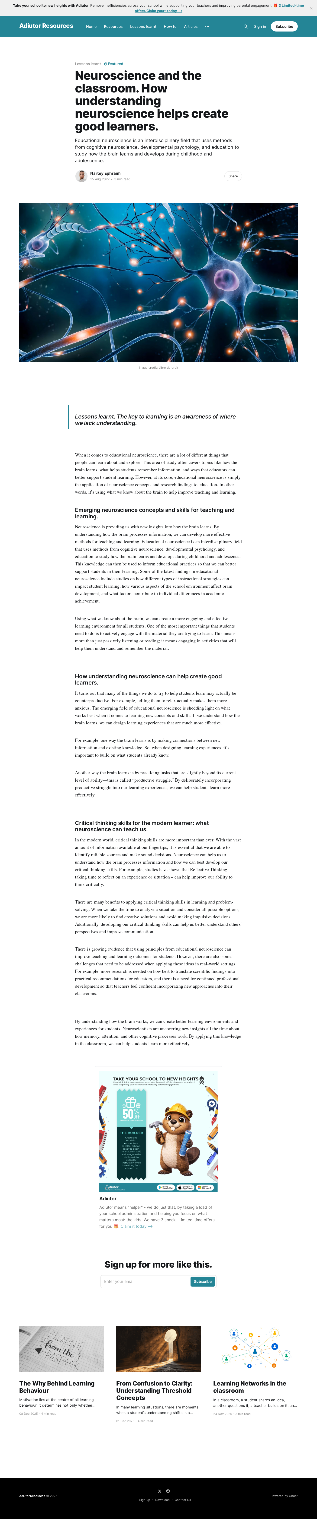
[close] (311, 8)
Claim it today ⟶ (136, 1226)
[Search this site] (245, 26)
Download (162, 1500)
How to (170, 26)
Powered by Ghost (284, 1496)
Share (233, 176)
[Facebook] (168, 1491)
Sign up (144, 1500)
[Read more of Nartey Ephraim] (81, 176)
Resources (113, 26)
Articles (191, 26)
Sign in (260, 26)
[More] (207, 26)
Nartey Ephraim (105, 173)
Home (91, 26)
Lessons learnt (143, 26)
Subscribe (284, 26)
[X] (160, 1491)
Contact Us (183, 1500)
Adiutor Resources (46, 25)
